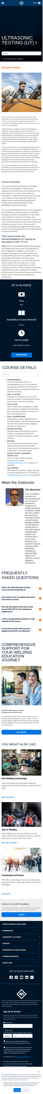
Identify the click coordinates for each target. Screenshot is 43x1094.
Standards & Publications (14, 950)
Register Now (21, 355)
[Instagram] (16, 977)
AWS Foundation (8, 797)
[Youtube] (21, 977)
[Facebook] (11, 977)
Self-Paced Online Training (13, 59)
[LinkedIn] (26, 977)
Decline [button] (26, 1090)
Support (6, 943)
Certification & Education (14, 924)
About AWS (7, 963)
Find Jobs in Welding (9, 843)
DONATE (21, 915)
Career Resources (10, 956)
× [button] (39, 1071)
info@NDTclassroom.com (16, 463)
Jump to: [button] (6, 53)
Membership (7, 931)
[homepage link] (21, 993)
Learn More (6, 894)
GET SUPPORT (21, 732)
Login (35, 3)
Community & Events (11, 937)
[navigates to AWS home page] (21, 5)
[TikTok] (32, 977)
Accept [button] (17, 1090)
